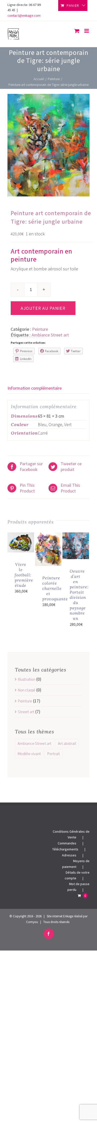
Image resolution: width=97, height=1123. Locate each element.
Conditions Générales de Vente (71, 834)
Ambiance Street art (50, 335)
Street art (26, 711)
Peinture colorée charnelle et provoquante (55, 588)
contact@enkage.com (24, 15)
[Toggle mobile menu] (87, 30)
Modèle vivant (29, 753)
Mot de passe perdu (78, 887)
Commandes (67, 843)
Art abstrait (67, 743)
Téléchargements (65, 849)
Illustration (26, 679)
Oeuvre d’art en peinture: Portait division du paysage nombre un (79, 595)
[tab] (48, 388)
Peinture (40, 329)
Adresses (69, 855)
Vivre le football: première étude (24, 575)
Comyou (32, 922)
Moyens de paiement (76, 864)
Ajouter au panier (43, 308)
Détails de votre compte (77, 875)
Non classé (26, 689)
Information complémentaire (34, 388)
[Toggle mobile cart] (76, 30)
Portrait (53, 753)
